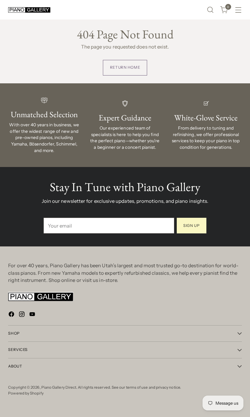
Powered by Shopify (25, 393)
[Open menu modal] (238, 10)
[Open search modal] (210, 10)
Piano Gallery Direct (58, 387)
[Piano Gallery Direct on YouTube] (33, 315)
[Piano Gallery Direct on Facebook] (12, 315)
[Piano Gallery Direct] (29, 10)
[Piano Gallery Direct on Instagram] (22, 315)
